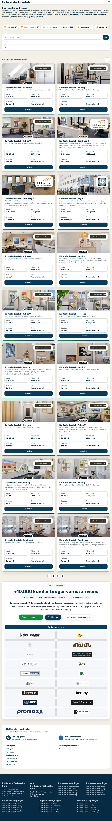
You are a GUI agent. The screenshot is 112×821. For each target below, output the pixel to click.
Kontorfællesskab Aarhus (67, 789)
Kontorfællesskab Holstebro (49, 810)
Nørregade (10, 752)
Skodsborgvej (11, 755)
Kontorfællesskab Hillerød (86, 806)
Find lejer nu (53, 617)
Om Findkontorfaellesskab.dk (41, 792)
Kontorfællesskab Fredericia (49, 806)
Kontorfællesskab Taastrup (49, 812)
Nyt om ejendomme (37, 794)
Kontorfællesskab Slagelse (86, 804)
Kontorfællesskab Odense (67, 791)
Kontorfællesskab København (69, 787)
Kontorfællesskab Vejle (94, 793)
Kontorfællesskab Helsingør (12, 810)
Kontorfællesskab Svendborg (87, 812)
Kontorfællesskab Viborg (48, 804)
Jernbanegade (11, 761)
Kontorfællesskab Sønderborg (88, 810)
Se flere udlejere (56, 627)
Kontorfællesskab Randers (95, 787)
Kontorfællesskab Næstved (12, 812)
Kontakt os (34, 796)
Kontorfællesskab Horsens (95, 791)
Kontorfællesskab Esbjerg (67, 795)
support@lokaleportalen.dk (12, 793)
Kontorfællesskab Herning (11, 804)
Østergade (10, 749)
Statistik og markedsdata (68, 745)
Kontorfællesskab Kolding (95, 789)
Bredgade (9, 765)
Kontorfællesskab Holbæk (86, 808)
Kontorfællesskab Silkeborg (12, 806)
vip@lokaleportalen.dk (34, 17)
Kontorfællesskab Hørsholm (12, 808)
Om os (61, 749)
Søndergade (10, 758)
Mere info (28, 109)
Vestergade (10, 745)
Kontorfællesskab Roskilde (96, 795)
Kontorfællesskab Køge (47, 808)
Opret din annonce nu (31, 617)
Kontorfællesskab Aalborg (67, 793)
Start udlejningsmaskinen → (78, 617)
